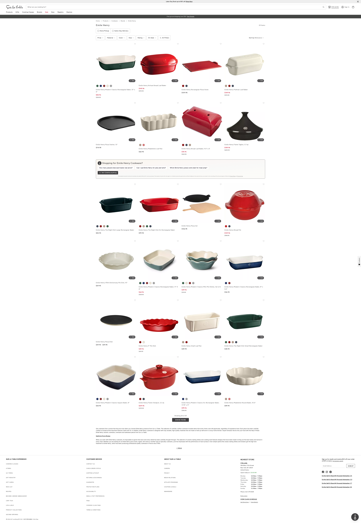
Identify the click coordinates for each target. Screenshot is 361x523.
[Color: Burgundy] (183, 86)
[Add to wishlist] (135, 44)
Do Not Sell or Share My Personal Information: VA (337, 487)
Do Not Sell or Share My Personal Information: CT (337, 483)
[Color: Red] (226, 226)
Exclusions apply (338, 461)
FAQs (88, 500)
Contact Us (90, 464)
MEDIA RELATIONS (170, 477)
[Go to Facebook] (323, 472)
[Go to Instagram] (327, 472)
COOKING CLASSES (12, 464)
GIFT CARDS (10, 482)
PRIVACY (167, 473)
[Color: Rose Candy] (144, 145)
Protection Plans (92, 487)
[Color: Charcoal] (186, 86)
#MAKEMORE (168, 491)
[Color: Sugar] (107, 86)
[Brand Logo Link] (14, 7)
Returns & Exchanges (94, 477)
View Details (254, 502)
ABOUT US (167, 464)
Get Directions (244, 502)
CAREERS (167, 468)
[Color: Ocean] (97, 226)
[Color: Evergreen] (97, 86)
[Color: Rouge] (104, 86)
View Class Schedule (248, 499)
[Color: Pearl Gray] (111, 86)
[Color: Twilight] (101, 86)
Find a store (243, 496)
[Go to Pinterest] (330, 472)
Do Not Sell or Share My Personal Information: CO (337, 479)
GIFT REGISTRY (11, 477)
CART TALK (9, 500)
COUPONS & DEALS (170, 487)
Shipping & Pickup (92, 473)
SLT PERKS (9, 473)
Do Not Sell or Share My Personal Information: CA (337, 476)
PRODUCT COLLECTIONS (14, 510)
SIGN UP (350, 466)
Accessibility (91, 491)
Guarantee (90, 482)
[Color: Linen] (226, 86)
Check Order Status (93, 468)
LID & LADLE (10, 505)
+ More (179, 448)
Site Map (35, 519)
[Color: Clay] (140, 145)
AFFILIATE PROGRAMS (171, 482)
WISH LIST (9, 487)
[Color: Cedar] (107, 226)
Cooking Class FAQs (93, 505)
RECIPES (8, 491)
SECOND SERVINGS (12, 514)
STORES (8, 468)
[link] (353, 7)
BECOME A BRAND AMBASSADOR (16, 496)
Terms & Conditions (93, 510)
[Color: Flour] (144, 342)
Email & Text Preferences (95, 496)
